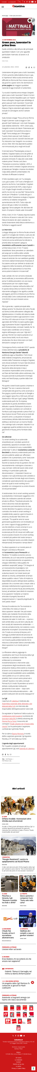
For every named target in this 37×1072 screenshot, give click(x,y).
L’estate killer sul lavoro (11, 949)
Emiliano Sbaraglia (6, 940)
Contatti (4, 2)
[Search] (20, 2)
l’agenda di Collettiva (26, 749)
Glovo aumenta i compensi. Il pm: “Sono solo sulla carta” (27, 899)
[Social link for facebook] (27, 2)
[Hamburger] (3, 7)
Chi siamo (18, 1057)
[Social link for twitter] (24, 2)
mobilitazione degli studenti (12, 716)
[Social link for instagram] (29, 2)
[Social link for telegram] (35, 2)
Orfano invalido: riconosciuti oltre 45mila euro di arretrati (16, 820)
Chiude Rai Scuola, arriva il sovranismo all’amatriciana (8, 934)
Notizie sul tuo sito (18, 1064)
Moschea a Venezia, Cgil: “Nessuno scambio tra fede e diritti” (9, 899)
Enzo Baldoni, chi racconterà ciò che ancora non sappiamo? (16, 960)
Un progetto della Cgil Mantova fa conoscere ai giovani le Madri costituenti (16, 985)
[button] (26, 67)
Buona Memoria (18, 734)
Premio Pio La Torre (9, 721)
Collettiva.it (18, 1040)
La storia (18, 1066)
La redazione (12, 2)
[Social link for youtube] (32, 2)
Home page (5, 15)
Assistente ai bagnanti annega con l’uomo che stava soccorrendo (16, 998)
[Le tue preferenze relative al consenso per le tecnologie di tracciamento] (33, 1068)
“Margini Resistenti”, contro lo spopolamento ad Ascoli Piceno (15, 860)
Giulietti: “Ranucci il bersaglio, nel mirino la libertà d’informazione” (18, 972)
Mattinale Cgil (6, 761)
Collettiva (14, 701)
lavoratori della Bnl (9, 719)
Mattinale (9, 759)
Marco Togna (23, 905)
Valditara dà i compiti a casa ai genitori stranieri (27, 933)
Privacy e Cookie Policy (18, 1068)
